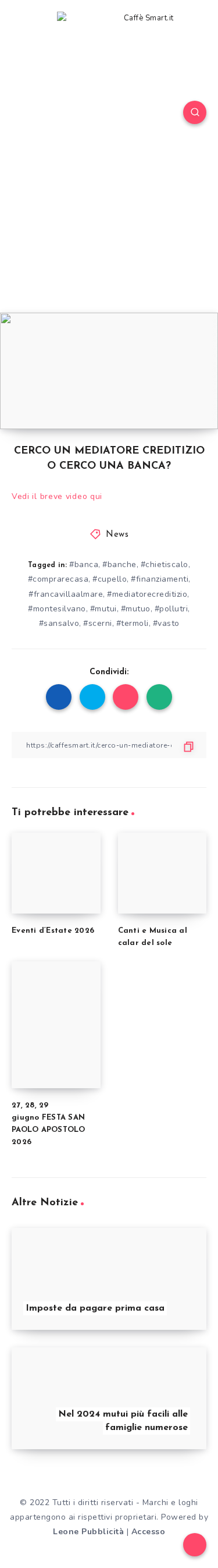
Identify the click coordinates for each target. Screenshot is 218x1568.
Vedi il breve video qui (57, 496)
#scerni (97, 623)
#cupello (109, 579)
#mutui (103, 608)
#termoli (132, 623)
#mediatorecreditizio (147, 594)
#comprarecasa (58, 579)
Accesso (148, 1531)
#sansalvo (59, 623)
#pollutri (171, 608)
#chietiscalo (164, 564)
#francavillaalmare (65, 594)
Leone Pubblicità (88, 1531)
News (117, 534)
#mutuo (136, 608)
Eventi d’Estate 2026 (53, 931)
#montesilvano (57, 608)
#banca (83, 564)
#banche (119, 564)
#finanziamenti (159, 579)
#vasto (166, 623)
